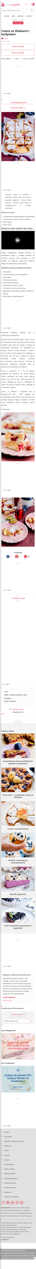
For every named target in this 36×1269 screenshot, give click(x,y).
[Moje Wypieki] (10, 4)
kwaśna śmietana (16, 695)
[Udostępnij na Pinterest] (16, 556)
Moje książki (8, 1137)
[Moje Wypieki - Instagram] (8, 1202)
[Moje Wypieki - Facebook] (3, 1202)
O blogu (6, 1132)
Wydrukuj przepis (18, 709)
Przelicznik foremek (10, 1187)
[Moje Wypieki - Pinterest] (17, 1202)
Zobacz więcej (18, 23)
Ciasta (6, 16)
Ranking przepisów (9, 1173)
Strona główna (6, 59)
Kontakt (6, 1150)
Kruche (20, 16)
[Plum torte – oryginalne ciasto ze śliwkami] (18, 779)
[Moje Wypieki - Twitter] (12, 1202)
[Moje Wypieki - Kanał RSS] (22, 1202)
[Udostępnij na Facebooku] (8, 556)
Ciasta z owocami (28, 59)
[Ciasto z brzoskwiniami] (18, 813)
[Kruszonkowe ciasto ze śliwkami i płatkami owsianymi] (18, 746)
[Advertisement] (18, 80)
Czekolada (28, 23)
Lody (22, 20)
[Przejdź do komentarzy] (25, 556)
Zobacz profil (18, 1054)
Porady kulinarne (9, 1164)
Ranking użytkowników (11, 1178)
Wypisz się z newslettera (11, 1197)
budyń (6, 695)
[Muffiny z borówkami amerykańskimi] (18, 845)
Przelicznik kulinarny (10, 1183)
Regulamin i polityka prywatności (14, 1141)
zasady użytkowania (14, 1234)
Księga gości (8, 1192)
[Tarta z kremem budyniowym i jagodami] (18, 910)
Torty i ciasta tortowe (12, 23)
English (6, 38)
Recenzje (7, 1155)
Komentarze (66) (16, 108)
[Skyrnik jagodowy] (18, 879)
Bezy (13, 16)
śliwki (25, 695)
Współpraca (7, 1146)
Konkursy (7, 1160)
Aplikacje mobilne (9, 1169)
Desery (14, 20)
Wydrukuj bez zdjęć (18, 712)
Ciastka (29, 16)
